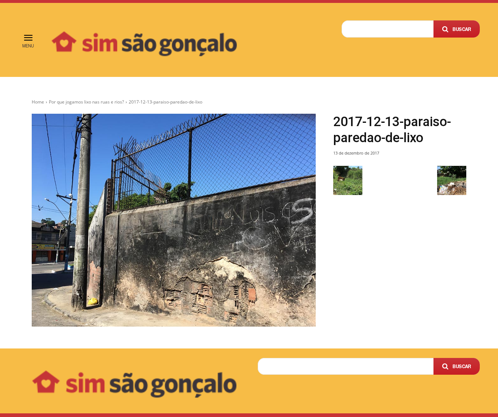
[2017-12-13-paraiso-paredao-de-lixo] (174, 220)
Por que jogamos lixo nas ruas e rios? (86, 102)
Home (38, 102)
